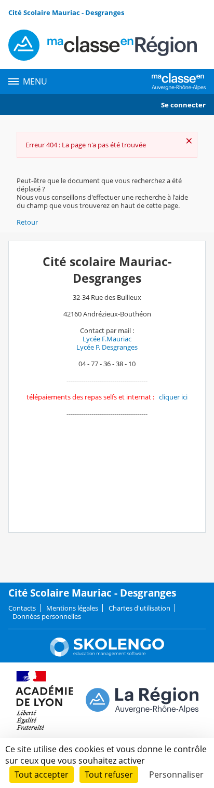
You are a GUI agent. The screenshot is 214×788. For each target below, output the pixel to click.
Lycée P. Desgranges (107, 347)
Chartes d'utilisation (139, 608)
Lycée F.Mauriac (107, 338)
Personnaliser (176, 774)
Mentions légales (72, 608)
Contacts (22, 608)
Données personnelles (46, 616)
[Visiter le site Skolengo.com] (107, 654)
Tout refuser (109, 774)
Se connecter (183, 104)
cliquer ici (173, 397)
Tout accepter (42, 774)
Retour (27, 222)
